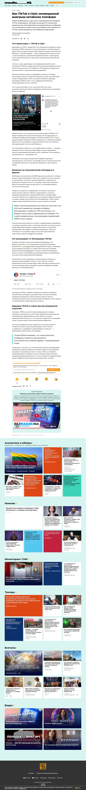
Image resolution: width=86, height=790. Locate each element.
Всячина (10, 647)
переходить (51, 136)
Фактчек (31, 5)
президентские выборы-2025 (50, 461)
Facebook (28, 778)
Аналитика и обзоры (18, 442)
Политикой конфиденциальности (47, 372)
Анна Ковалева (26, 33)
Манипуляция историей (31, 445)
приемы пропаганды (68, 471)
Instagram (53, 778)
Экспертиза (20, 5)
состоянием (27, 246)
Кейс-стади (7, 5)
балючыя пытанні (48, 538)
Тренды (14, 5)
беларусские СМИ (67, 467)
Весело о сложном (39, 5)
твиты (19, 673)
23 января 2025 (16, 35)
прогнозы (8, 492)
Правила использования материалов (47, 773)
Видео (47, 5)
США (7, 696)
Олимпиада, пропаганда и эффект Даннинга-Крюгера (37, 393)
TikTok (61, 778)
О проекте (31, 773)
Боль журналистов (43, 445)
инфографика (8, 626)
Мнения (10, 503)
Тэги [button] (57, 5)
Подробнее (22, 788)
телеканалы (28, 638)
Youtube (36, 778)
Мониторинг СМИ (16, 559)
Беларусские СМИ (9, 445)
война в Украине (9, 549)
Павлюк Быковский (17, 33)
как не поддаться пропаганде (22, 471)
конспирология (32, 471)
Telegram (44, 778)
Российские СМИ (19, 445)
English (52, 5)
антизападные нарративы (10, 471)
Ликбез (26, 5)
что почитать (66, 549)
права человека (67, 526)
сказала (56, 148)
